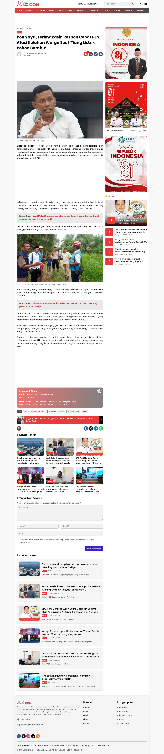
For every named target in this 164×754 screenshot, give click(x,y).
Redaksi (37, 745)
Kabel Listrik (74, 412)
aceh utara (124, 711)
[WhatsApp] (101, 428)
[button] (133, 4)
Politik (85, 715)
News (19, 32)
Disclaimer (73, 745)
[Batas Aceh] (28, 3)
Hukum (86, 723)
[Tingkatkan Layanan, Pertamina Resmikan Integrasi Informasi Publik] (89, 475)
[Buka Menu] (145, 3)
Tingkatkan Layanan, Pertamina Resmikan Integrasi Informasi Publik (87, 489)
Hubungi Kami (87, 745)
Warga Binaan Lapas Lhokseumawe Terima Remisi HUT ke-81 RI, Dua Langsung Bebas (30, 489)
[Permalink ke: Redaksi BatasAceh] (20, 54)
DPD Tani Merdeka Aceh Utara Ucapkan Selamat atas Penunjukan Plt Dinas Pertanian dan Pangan (88, 460)
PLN (85, 412)
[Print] (101, 54)
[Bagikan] (96, 54)
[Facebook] (86, 428)
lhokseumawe (125, 715)
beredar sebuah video (36, 412)
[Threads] (33, 736)
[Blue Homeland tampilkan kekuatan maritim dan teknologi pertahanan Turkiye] (30, 447)
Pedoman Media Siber (54, 745)
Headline (123, 707)
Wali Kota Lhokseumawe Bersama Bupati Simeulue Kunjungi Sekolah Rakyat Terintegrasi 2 (58, 460)
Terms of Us (103, 745)
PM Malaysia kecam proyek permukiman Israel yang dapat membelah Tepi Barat (129, 260)
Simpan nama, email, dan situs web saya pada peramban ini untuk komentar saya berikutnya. (57, 541)
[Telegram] (96, 428)
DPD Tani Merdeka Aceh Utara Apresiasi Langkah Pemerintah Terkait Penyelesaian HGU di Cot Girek (57, 489)
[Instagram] (28, 736)
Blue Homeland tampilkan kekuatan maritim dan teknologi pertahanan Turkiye (29, 460)
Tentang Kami (23, 745)
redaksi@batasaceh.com (32, 724)
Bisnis (85, 719)
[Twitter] (91, 428)
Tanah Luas (124, 723)
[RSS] (38, 736)
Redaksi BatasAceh (30, 53)
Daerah (86, 707)
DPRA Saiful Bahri (57, 412)
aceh (121, 719)
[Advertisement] (82, 20)
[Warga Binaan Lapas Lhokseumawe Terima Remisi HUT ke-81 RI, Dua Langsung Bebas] (30, 475)
